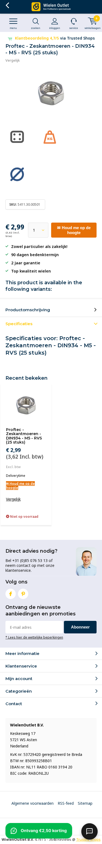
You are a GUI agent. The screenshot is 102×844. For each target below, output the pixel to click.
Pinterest (23, 594)
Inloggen (54, 27)
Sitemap (85, 803)
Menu (13, 27)
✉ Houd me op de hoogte (74, 230)
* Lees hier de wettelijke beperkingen (34, 637)
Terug (7, 5)
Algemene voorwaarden (32, 803)
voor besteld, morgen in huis (55, 38)
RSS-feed (66, 803)
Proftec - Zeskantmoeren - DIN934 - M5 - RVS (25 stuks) (24, 436)
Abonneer (80, 627)
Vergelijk (12, 60)
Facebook (10, 594)
